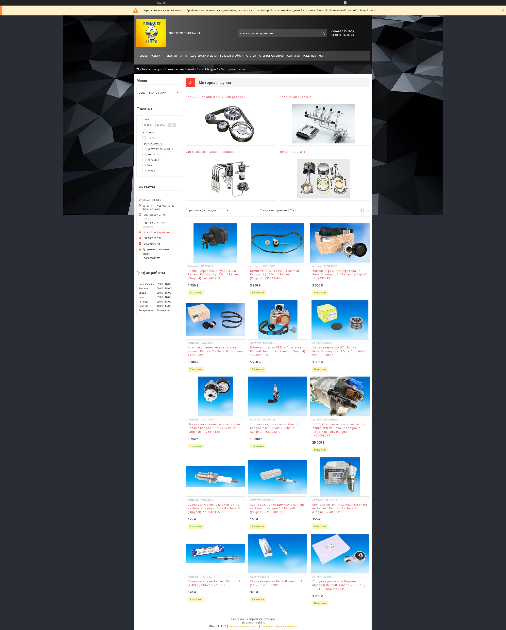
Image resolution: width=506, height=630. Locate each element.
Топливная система (296, 97)
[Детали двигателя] (324, 178)
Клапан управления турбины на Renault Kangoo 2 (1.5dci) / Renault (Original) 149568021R (214, 274)
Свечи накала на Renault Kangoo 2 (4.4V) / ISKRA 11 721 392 (214, 583)
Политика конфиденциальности (279, 626)
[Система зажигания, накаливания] (230, 178)
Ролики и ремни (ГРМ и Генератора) (215, 97)
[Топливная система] (324, 123)
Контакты (293, 55)
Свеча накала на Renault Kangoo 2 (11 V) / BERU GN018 (276, 583)
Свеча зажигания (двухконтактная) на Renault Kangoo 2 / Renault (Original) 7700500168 (277, 508)
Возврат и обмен (231, 55)
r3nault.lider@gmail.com (157, 232)
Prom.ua (270, 619)
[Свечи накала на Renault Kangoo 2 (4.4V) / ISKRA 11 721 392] (215, 553)
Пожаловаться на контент (243, 626)
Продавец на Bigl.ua (253, 622)
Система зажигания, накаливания (213, 152)
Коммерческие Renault (179, 69)
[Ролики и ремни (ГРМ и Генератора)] (230, 123)
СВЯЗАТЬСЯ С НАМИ (152, 92)
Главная (171, 55)
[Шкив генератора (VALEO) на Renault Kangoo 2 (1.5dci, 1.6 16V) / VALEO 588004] (340, 319)
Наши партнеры (313, 55)
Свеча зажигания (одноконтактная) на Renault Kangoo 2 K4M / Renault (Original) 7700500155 (215, 508)
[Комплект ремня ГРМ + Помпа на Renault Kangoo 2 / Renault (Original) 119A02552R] (277, 319)
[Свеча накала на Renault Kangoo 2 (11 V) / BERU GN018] (277, 553)
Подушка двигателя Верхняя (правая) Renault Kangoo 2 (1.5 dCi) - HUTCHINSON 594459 (338, 585)
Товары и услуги (149, 55)
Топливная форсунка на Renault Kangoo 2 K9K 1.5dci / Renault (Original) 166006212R (274, 428)
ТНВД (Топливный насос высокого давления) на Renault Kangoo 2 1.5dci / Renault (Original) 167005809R (338, 429)
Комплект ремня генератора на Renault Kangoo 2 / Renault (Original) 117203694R (339, 274)
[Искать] (323, 33)
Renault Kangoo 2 (207, 69)
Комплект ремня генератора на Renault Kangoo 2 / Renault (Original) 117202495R (215, 351)
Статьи (251, 55)
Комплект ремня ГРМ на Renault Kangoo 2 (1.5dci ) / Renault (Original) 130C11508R (274, 274)
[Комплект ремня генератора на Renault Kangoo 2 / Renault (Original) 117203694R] (340, 243)
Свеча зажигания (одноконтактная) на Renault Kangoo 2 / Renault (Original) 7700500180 (339, 508)
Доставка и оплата (204, 55)
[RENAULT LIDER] (151, 33)
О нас (183, 55)
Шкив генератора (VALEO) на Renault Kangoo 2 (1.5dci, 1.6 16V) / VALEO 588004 (338, 351)
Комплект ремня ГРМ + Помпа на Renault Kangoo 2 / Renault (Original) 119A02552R (277, 351)
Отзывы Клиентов (271, 55)
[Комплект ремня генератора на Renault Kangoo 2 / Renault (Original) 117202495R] (215, 319)
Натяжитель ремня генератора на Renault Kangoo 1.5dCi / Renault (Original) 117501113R (214, 428)
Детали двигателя (294, 152)
